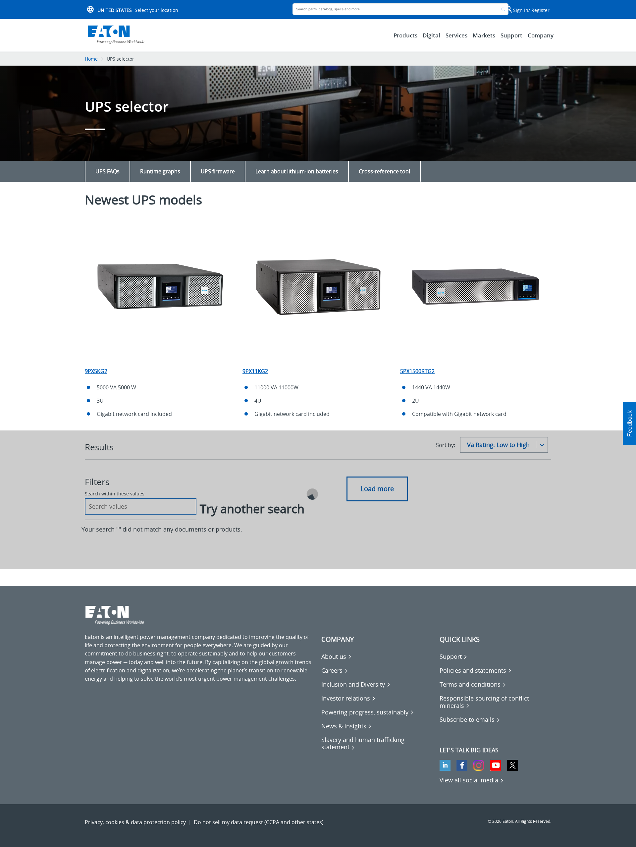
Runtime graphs (160, 171)
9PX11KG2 (255, 371)
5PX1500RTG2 (417, 371)
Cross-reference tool (384, 171)
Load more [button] (377, 488)
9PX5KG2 (96, 371)
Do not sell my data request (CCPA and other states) (259, 822)
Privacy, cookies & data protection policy (135, 822)
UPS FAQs (107, 171)
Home (91, 59)
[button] (629, 423)
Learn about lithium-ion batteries (296, 171)
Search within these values (114, 494)
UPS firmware (218, 171)
